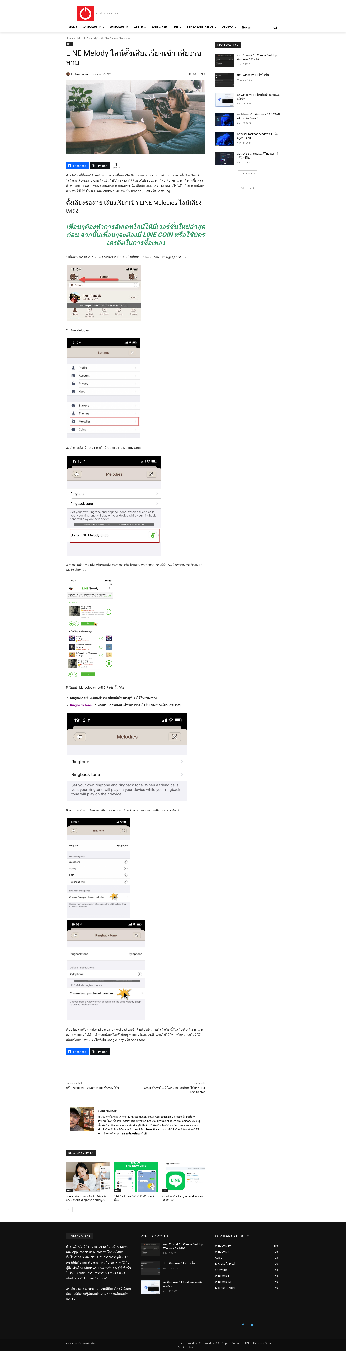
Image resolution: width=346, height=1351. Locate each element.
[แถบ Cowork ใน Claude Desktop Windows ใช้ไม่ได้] (224, 60)
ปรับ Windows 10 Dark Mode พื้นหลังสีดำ (92, 1088)
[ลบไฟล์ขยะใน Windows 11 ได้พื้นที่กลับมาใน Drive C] (224, 119)
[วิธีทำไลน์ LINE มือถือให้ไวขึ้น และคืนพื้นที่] (136, 1177)
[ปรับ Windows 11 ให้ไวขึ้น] (224, 80)
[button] (275, 27)
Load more (246, 173)
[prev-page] (68, 1209)
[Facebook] (242, 1324)
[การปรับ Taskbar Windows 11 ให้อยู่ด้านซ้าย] (224, 139)
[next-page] (74, 1209)
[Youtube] (251, 1324)
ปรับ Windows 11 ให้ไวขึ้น (253, 75)
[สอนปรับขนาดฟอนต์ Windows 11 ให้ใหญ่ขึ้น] (224, 158)
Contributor (81, 73)
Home (69, 38)
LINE (78, 38)
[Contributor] (68, 74)
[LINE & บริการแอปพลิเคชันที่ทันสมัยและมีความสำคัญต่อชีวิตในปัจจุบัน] (88, 1177)
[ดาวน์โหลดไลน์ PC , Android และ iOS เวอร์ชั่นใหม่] (183, 1177)
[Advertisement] (247, 215)
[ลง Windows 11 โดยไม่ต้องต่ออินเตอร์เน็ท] (224, 100)
